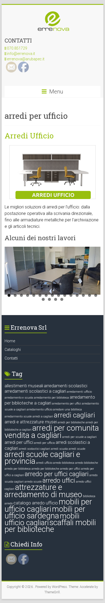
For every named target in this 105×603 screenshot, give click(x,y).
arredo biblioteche (86, 463)
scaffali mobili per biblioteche (50, 526)
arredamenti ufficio (79, 391)
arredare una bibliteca (67, 409)
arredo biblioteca (63, 463)
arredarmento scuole (18, 416)
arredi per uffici (19, 442)
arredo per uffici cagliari (57, 474)
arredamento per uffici (66, 403)
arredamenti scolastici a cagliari (35, 391)
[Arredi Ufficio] (52, 147)
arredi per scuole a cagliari (79, 437)
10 (64, 295)
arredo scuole (33, 481)
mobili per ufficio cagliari (48, 505)
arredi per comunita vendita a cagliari (52, 431)
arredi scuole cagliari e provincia (42, 458)
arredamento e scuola (19, 397)
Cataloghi (13, 349)
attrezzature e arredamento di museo (43, 491)
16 (43, 299)
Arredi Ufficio (29, 136)
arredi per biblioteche (71, 422)
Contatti (11, 358)
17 (49, 299)
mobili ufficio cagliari (42, 519)
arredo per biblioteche (45, 468)
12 (77, 295)
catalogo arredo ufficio (35, 503)
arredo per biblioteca (18, 468)
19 (61, 299)
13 (83, 295)
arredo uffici (59, 480)
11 (70, 295)
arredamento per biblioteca (51, 397)
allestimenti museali (24, 385)
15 (95, 295)
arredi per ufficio (44, 443)
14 (89, 295)
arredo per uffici (70, 468)
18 (55, 299)
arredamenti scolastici (65, 385)
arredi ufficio (44, 463)
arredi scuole (77, 449)
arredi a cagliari (43, 416)
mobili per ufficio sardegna (45, 512)
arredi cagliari (74, 415)
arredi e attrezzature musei (31, 421)
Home (10, 341)
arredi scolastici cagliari (34, 449)
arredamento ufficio (39, 409)
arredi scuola (59, 449)
